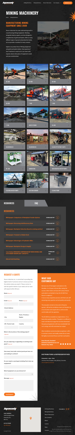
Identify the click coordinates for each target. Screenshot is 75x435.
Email (8, 300)
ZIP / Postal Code (9, 324)
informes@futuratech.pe (48, 362)
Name (8, 293)
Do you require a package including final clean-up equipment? (18, 362)
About (46, 420)
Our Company (56, 2)
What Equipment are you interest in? (15, 371)
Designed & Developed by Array (64, 426)
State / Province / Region (24, 316)
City (5, 317)
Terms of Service (64, 431)
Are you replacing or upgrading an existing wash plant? (18, 343)
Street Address (8, 308)
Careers (47, 424)
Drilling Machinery (27, 2)
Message (8, 378)
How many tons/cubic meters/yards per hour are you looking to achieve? (18, 352)
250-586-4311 (7, 425)
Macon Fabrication (47, 2)
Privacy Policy (56, 431)
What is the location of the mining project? (16, 333)
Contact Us (68, 3)
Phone (23, 300)
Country (21, 324)
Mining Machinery (37, 2)
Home (7, 17)
